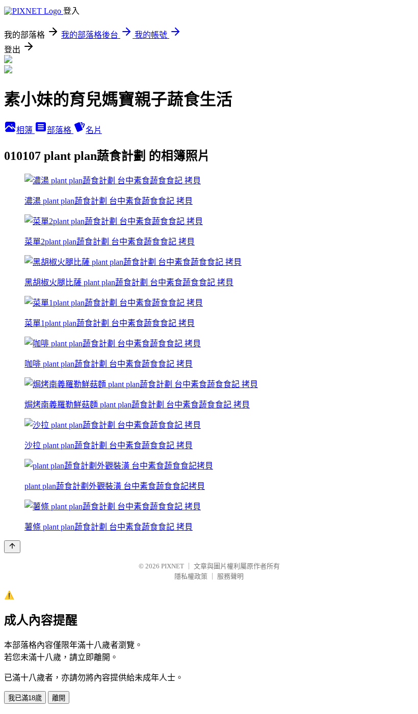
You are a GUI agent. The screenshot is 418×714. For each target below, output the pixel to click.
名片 (94, 130)
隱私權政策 (190, 576)
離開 (58, 698)
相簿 (25, 130)
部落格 (60, 130)
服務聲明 (230, 576)
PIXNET (172, 566)
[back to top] (12, 546)
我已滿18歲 (25, 698)
